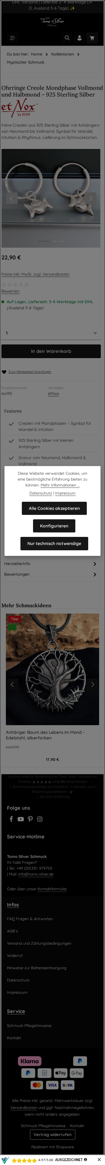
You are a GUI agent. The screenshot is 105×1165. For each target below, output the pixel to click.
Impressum (17, 992)
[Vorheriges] (12, 198)
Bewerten (10, 291)
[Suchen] (67, 38)
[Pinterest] (30, 820)
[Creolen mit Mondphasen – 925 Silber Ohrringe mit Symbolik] (51, 198)
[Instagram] (40, 820)
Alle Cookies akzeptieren (54, 508)
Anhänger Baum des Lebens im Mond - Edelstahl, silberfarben (45, 735)
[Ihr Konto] (79, 38)
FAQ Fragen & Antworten (30, 918)
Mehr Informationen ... (60, 485)
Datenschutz (18, 980)
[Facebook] (11, 820)
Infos (13, 904)
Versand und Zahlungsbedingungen (39, 943)
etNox (53, 393)
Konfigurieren (54, 526)
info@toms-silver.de (35, 874)
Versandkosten (23, 1107)
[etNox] (52, 108)
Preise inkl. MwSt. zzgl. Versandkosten (35, 274)
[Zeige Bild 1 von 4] (43, 241)
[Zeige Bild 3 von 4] (61, 241)
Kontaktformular (52, 888)
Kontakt (14, 1037)
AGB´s (12, 931)
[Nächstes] (90, 198)
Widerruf (15, 955)
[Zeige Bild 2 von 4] (54, 241)
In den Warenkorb (51, 351)
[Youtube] (21, 820)
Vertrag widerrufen (53, 1134)
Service (16, 1011)
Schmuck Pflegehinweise (29, 1025)
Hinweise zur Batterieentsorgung (36, 967)
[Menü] (12, 38)
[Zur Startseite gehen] (52, 22)
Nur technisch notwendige (54, 543)
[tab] (51, 563)
